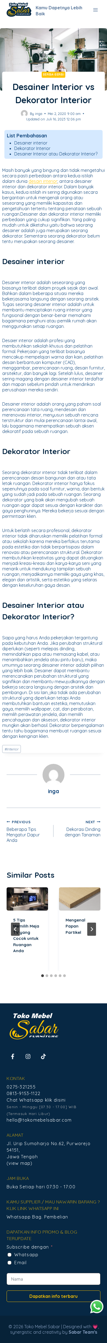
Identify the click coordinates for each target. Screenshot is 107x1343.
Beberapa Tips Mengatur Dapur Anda (23, 831)
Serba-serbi (53, 74)
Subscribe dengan (28, 1247)
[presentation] (27, 899)
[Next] (91, 929)
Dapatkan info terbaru (53, 1296)
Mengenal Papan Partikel (75, 926)
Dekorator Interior (32, 148)
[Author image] (24, 113)
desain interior (43, 181)
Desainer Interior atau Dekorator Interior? (55, 154)
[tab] (42, 975)
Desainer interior (30, 143)
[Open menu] (95, 9)
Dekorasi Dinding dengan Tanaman (82, 828)
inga (38, 113)
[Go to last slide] (15, 929)
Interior (12, 749)
